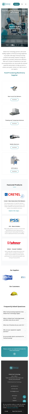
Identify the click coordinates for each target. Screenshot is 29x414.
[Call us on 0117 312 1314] (24, 397)
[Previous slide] (2, 27)
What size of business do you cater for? (13, 332)
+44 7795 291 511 (14, 394)
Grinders (13, 41)
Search (24, 37)
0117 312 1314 (14, 397)
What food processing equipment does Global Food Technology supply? (13, 318)
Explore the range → (14, 210)
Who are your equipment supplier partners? (13, 338)
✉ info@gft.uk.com (14, 399)
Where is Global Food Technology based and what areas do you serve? (13, 325)
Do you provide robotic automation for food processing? (13, 345)
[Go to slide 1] (10, 45)
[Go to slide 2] (12, 45)
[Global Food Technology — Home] (7, 4)
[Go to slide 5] (19, 45)
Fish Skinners (19, 41)
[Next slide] (26, 27)
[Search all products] (22, 4)
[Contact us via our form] (24, 401)
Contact (16, 4)
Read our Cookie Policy (12, 407)
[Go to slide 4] (16, 45)
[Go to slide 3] (14, 45)
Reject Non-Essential (17, 411)
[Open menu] (25, 4)
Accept (6, 411)
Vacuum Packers (5, 41)
